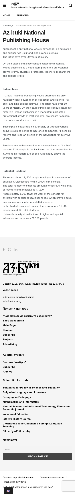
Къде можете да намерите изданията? (27, 315)
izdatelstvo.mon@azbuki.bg (18, 296)
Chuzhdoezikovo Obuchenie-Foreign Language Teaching (32, 425)
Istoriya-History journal (17, 418)
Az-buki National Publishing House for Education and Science (37, 7)
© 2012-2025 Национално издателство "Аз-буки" (28, 487)
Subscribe (9, 334)
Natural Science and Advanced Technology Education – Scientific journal (37, 408)
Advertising (10, 344)
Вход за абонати (13, 320)
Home (6, 15)
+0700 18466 (10, 290)
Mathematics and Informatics (21, 401)
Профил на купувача (14, 481)
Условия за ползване (52, 477)
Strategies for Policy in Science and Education (31, 387)
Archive (7, 371)
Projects (8, 339)
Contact (8, 330)
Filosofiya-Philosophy (16, 431)
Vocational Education (16, 414)
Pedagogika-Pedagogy (17, 397)
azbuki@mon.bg (12, 301)
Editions (23, 15)
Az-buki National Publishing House (33, 25)
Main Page (8, 25)
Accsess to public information (18, 477)
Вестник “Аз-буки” (14, 362)
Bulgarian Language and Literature (24, 392)
